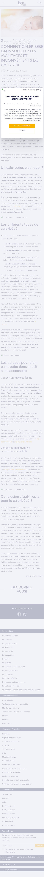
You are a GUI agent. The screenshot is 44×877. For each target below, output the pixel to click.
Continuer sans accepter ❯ (31, 90)
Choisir (22, 130)
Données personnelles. (34, 120)
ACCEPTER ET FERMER (22, 126)
